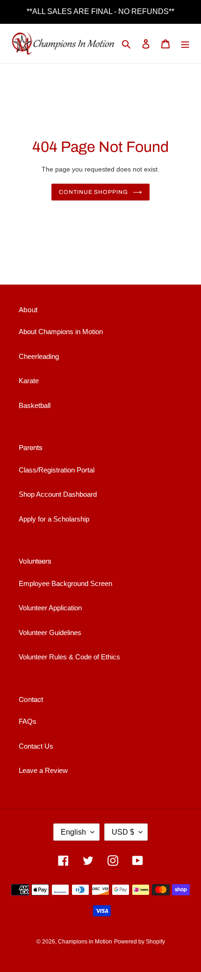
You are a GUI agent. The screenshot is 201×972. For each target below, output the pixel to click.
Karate (29, 381)
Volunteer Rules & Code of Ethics (69, 657)
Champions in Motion (85, 941)
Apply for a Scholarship (54, 519)
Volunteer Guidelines (50, 632)
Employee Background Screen (65, 583)
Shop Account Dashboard (58, 494)
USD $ (123, 832)
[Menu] (185, 44)
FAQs (27, 721)
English (73, 832)
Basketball (34, 405)
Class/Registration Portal (56, 470)
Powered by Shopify (139, 941)
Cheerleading (39, 356)
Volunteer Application (50, 608)
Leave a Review (43, 770)
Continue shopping (94, 192)
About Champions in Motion (61, 332)
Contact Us (36, 746)
